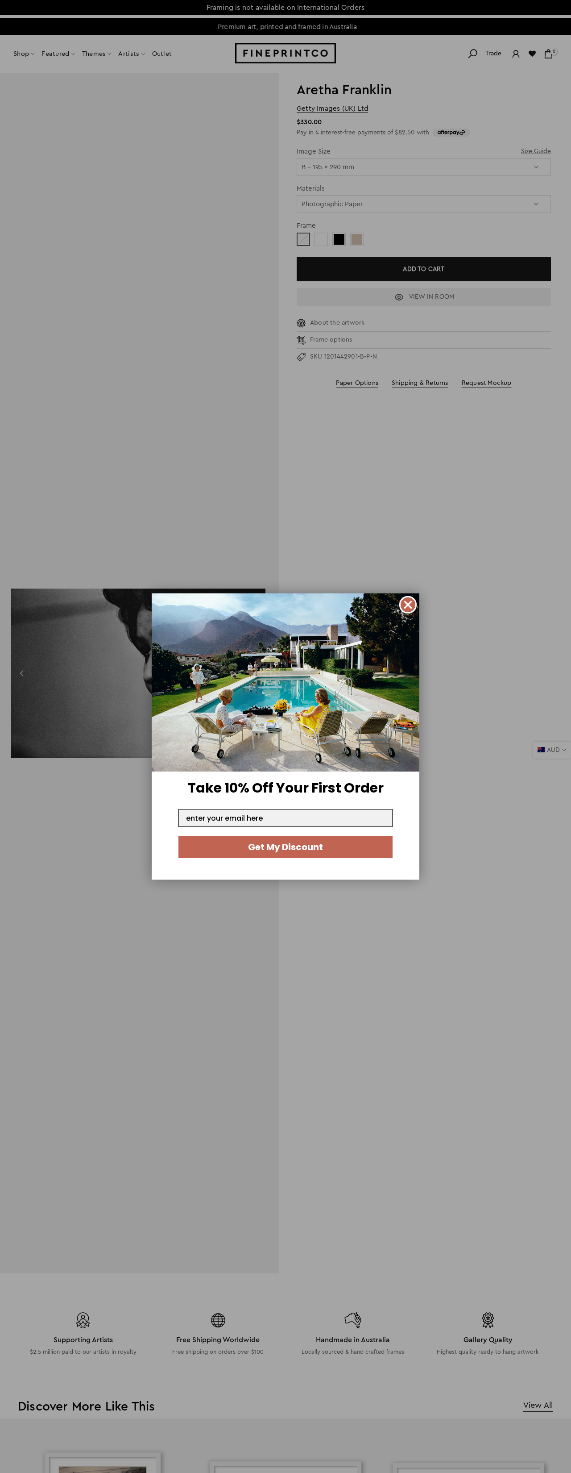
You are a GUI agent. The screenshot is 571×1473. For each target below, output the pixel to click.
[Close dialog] (408, 605)
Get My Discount (285, 847)
